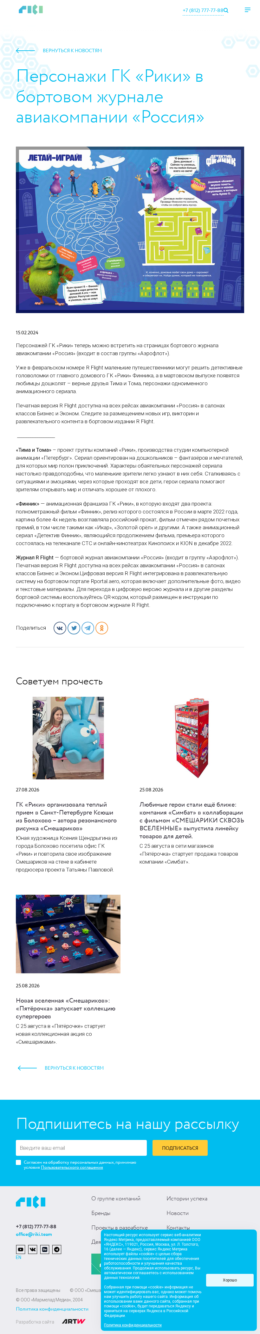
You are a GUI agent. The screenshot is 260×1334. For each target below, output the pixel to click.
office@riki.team (34, 1234)
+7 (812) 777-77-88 (203, 10)
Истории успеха (186, 1199)
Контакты (178, 1228)
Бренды (100, 1213)
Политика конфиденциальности (52, 1309)
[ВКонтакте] (60, 628)
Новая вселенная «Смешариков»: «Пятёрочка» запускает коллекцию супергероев (65, 1008)
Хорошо (230, 1280)
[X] (74, 628)
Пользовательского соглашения (72, 1167)
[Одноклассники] (101, 628)
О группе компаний (115, 1199)
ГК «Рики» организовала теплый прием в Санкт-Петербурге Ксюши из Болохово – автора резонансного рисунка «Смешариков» (66, 816)
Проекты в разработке (119, 1228)
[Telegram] (87, 628)
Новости (177, 1213)
